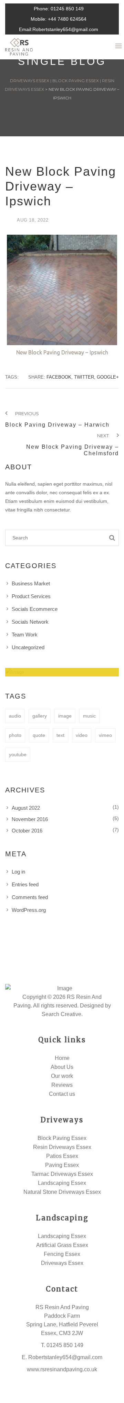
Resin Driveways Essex (62, 1147)
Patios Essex (62, 1156)
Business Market (31, 583)
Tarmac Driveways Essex (62, 1174)
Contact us (62, 1094)
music (89, 716)
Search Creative (61, 1014)
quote (39, 735)
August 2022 (26, 808)
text (60, 735)
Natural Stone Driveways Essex (62, 1192)
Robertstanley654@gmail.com (65, 29)
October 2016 (27, 831)
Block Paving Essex (62, 1138)
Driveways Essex (62, 1263)
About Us (62, 1067)
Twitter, (84, 377)
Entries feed (25, 884)
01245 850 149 (67, 8)
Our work (62, 1076)
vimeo (105, 735)
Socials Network (30, 622)
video (81, 735)
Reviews (62, 1085)
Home (62, 1058)
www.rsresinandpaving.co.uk (62, 1369)
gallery (39, 716)
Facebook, (59, 377)
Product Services (31, 596)
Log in (18, 872)
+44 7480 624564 (67, 19)
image (65, 716)
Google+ (108, 377)
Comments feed (30, 897)
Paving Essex (62, 1165)
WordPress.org (29, 910)
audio (15, 716)
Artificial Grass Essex (62, 1245)
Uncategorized (28, 647)
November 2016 (30, 819)
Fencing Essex (62, 1254)
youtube (18, 754)
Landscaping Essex (62, 1183)
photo (15, 735)
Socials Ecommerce (35, 609)
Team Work (25, 634)
